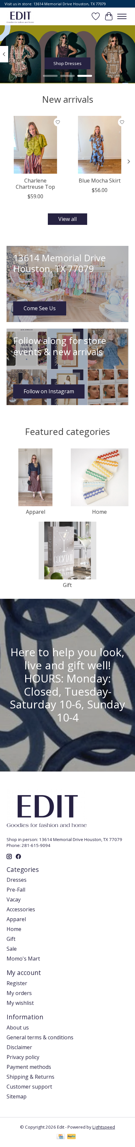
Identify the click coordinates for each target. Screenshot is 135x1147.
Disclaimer (19, 1047)
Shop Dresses (67, 63)
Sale (12, 948)
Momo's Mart (23, 958)
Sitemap (17, 1096)
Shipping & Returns (30, 1076)
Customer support (29, 1086)
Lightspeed (103, 1127)
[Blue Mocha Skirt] (99, 145)
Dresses (17, 879)
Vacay (14, 899)
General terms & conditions (40, 1037)
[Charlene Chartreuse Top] (35, 145)
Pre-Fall (16, 889)
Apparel (35, 511)
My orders (19, 993)
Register (17, 983)
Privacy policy (23, 1057)
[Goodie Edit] (20, 16)
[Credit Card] (61, 1137)
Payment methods (29, 1067)
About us (18, 1027)
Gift (67, 585)
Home (99, 511)
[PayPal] (71, 1137)
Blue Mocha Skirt (100, 180)
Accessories (21, 909)
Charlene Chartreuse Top (35, 183)
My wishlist (20, 1002)
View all (67, 219)
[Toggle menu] (121, 16)
